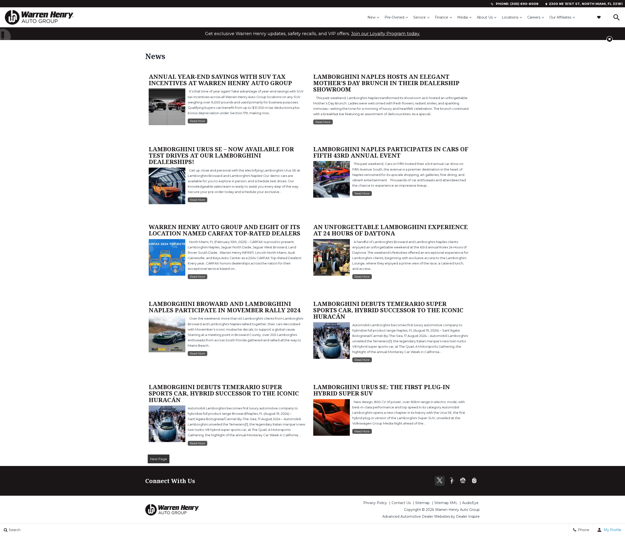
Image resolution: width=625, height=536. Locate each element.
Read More (197, 121)
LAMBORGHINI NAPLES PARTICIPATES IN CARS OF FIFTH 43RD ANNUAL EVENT (390, 152)
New (371, 17)
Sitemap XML (446, 503)
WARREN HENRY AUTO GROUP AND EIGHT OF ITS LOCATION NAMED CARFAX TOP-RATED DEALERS (224, 230)
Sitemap (422, 503)
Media (462, 17)
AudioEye (470, 503)
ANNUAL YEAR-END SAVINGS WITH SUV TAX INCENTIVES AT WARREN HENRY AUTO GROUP (220, 79)
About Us (485, 17)
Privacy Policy (375, 503)
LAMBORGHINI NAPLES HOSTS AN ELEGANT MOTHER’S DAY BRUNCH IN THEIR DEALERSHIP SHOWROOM (386, 82)
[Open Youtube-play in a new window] (463, 480)
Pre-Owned (394, 17)
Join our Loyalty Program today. (385, 33)
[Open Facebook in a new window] (451, 480)
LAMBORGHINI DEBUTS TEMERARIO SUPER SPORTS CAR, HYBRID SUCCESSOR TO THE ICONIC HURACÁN (388, 310)
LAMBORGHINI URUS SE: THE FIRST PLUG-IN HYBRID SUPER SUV (381, 390)
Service (419, 17)
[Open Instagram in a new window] (474, 480)
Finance (441, 17)
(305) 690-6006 (524, 4)
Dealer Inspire (468, 516)
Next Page (158, 459)
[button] (599, 17)
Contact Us (401, 503)
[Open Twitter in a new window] (440, 481)
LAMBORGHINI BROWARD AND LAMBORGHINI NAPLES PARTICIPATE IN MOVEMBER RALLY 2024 (225, 307)
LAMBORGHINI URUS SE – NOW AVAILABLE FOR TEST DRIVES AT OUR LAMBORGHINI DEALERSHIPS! (221, 155)
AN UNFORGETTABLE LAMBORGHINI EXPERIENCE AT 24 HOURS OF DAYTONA (390, 230)
